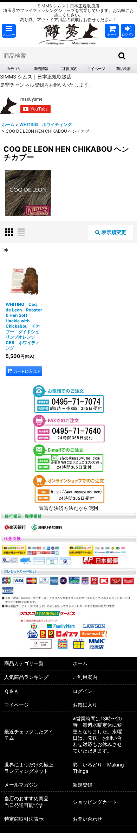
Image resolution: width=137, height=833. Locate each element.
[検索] (122, 55)
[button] (9, 31)
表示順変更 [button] (114, 232)
